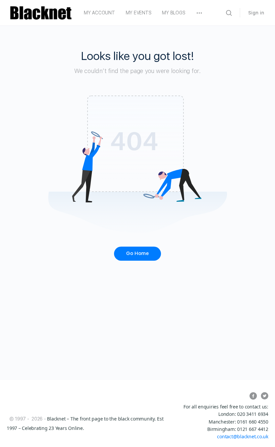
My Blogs (173, 12)
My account (99, 12)
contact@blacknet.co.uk (242, 436)
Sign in (256, 12)
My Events (139, 12)
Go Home (137, 253)
